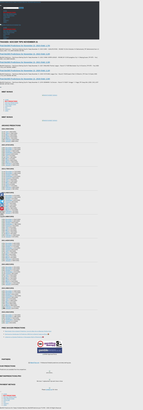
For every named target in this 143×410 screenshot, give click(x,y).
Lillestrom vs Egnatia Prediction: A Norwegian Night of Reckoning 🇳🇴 (24, 337)
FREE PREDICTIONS (8, 15)
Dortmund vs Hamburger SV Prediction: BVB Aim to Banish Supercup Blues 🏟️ (27, 334)
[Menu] (0, 5)
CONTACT (6, 20)
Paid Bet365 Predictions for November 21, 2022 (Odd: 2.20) (25, 54)
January (8, 308)
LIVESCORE (6, 17)
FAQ (4, 19)
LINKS (5, 22)
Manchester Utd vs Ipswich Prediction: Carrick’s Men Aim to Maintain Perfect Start (28, 331)
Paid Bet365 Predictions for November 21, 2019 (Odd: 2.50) (25, 79)
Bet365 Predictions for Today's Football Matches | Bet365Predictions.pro (20, 2)
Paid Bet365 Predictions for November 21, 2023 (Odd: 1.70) (25, 46)
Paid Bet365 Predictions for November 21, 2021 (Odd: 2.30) (25, 62)
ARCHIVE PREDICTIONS (10, 14)
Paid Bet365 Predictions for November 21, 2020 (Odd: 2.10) (25, 71)
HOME (5, 11)
